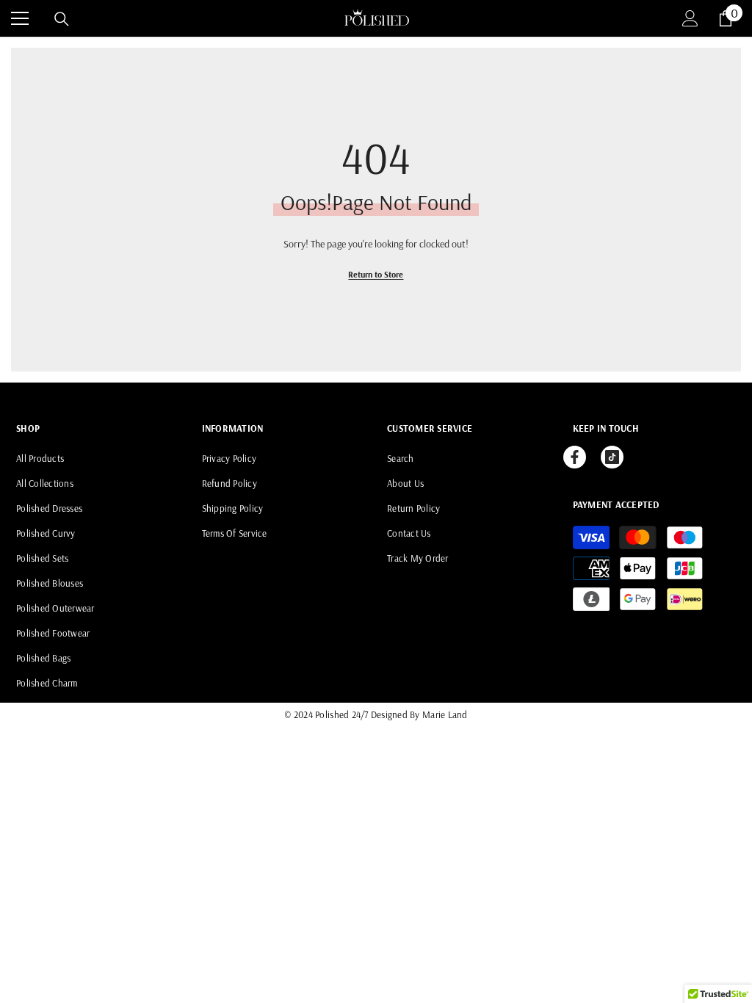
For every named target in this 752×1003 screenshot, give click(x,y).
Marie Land (445, 714)
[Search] (61, 19)
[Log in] (690, 18)
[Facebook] (574, 457)
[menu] (20, 18)
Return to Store (375, 274)
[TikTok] (612, 457)
